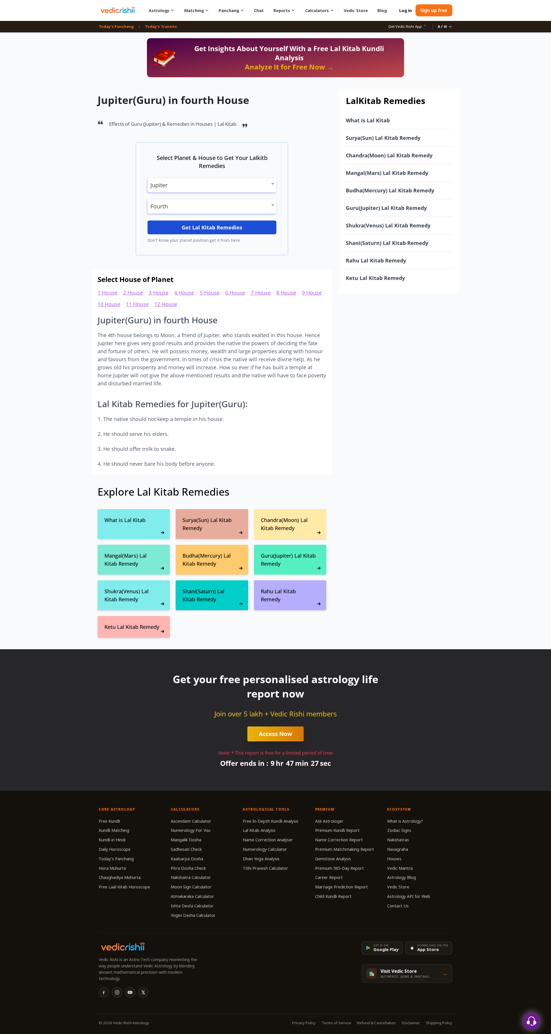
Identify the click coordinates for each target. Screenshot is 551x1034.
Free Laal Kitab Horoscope (124, 887)
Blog (382, 10)
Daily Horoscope (115, 849)
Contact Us (398, 906)
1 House (107, 292)
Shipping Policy (439, 1022)
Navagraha (397, 849)
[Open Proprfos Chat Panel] (531, 1021)
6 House (235, 292)
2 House (133, 292)
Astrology (159, 10)
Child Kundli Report (333, 896)
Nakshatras (398, 839)
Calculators (317, 10)
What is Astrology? (405, 821)
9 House (312, 292)
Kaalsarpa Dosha (187, 858)
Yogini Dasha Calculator (193, 915)
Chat (259, 10)
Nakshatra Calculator (191, 877)
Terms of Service (336, 1022)
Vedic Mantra (400, 868)
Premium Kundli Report (337, 830)
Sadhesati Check (186, 849)
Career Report (329, 877)
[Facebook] (104, 992)
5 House (210, 292)
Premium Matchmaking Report (344, 849)
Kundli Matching (114, 830)
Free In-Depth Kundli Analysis (270, 821)
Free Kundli (109, 821)
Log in (405, 10)
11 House (137, 304)
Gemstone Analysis (333, 858)
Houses (394, 858)
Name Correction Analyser (268, 839)
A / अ (442, 26)
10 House (109, 304)
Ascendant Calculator (191, 821)
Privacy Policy (304, 1022)
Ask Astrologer (329, 821)
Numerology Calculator (265, 849)
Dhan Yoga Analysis (261, 858)
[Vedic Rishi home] (117, 10)
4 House (184, 292)
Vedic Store (356, 10)
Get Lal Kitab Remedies (212, 227)
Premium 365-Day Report (339, 868)
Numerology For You (190, 830)
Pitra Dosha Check (188, 868)
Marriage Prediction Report (341, 887)
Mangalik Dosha (186, 839)
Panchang (229, 10)
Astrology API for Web (408, 896)
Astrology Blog (401, 877)
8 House (286, 292)
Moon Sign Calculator (191, 887)
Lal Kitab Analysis (259, 830)
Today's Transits (161, 26)
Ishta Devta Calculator (192, 906)
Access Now (275, 734)
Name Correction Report (339, 839)
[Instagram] (117, 992)
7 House (261, 292)
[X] (143, 992)
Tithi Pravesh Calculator (265, 868)
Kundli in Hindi (112, 839)
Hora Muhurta (112, 868)
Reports (281, 10)
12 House (165, 304)
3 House (158, 292)
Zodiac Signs (399, 830)
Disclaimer (411, 1022)
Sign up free (433, 10)
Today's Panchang (116, 26)
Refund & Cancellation (376, 1022)
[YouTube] (130, 992)
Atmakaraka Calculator (192, 896)
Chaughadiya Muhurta (120, 877)
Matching (194, 10)
